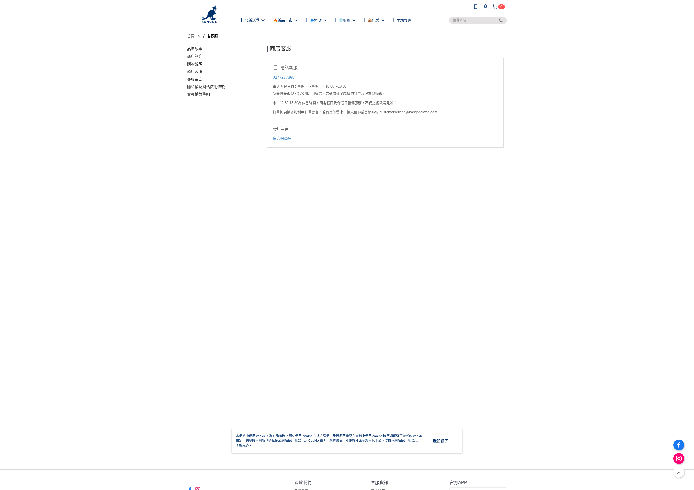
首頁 (191, 36)
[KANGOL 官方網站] (209, 14)
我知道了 (440, 441)
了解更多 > (244, 445)
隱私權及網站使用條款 (284, 441)
